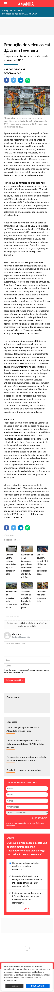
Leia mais (27, 948)
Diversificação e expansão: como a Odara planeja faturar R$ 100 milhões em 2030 (25, 744)
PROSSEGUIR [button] (37, 986)
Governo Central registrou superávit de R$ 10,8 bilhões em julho (11, 564)
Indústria (8, 540)
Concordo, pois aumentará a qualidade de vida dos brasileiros (25, 866)
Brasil (16, 540)
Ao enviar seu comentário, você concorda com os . (26, 671)
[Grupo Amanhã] (26, 4)
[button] (5, 3)
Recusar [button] (14, 986)
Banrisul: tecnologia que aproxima (23, 770)
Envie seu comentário (14, 680)
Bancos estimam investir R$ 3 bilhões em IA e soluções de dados (42, 564)
